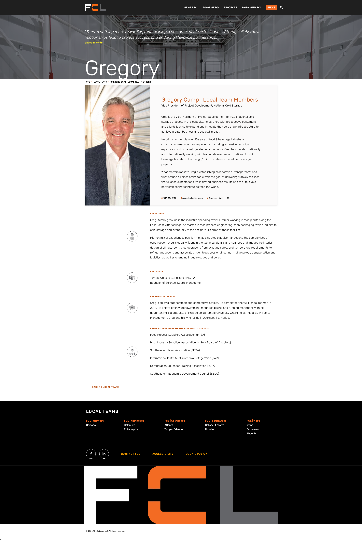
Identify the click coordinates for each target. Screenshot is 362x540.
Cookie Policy (196, 453)
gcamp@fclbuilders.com (192, 198)
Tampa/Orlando (173, 429)
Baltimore (129, 425)
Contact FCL (130, 453)
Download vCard (215, 198)
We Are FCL (191, 7)
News (271, 7)
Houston (210, 429)
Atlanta (168, 425)
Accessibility (163, 453)
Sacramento (254, 429)
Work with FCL (251, 7)
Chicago (91, 425)
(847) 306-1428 (168, 198)
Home (87, 82)
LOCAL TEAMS (100, 82)
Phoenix (251, 433)
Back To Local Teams (105, 387)
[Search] (281, 7)
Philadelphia (131, 429)
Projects (230, 7)
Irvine (250, 425)
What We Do (211, 7)
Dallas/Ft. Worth (214, 425)
